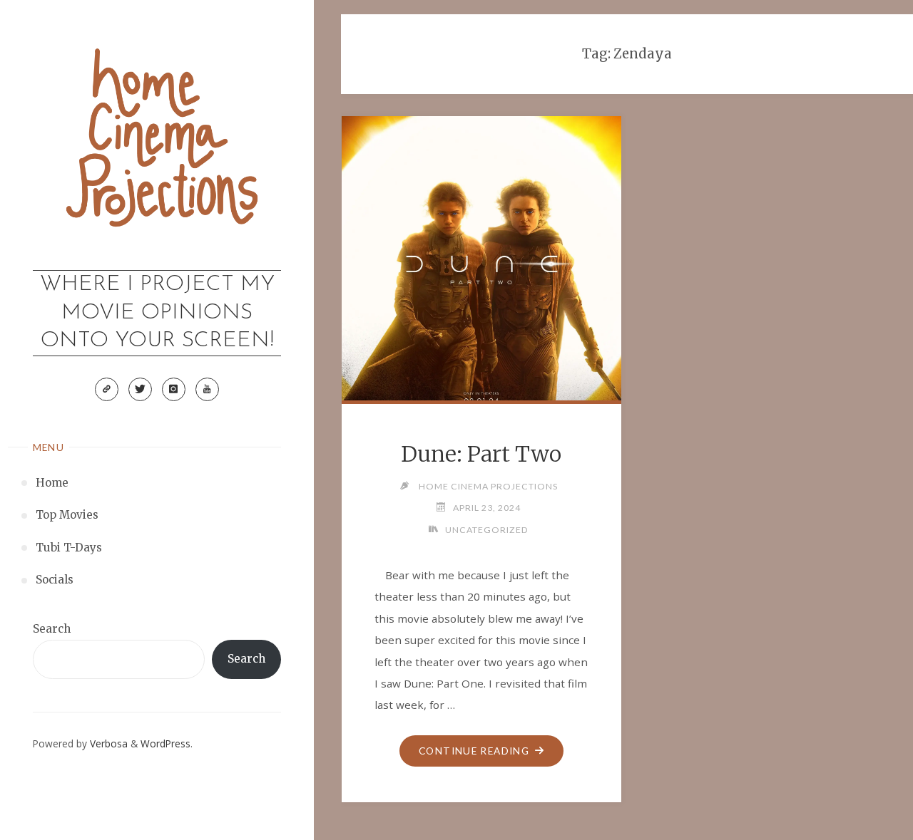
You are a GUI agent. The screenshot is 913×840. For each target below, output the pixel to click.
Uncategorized (486, 529)
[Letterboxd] (106, 389)
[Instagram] (173, 389)
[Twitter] (139, 389)
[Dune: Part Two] (481, 255)
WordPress (165, 743)
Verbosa (107, 743)
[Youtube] (206, 389)
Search (52, 629)
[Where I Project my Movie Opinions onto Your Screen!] (157, 145)
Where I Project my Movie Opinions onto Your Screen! (157, 313)
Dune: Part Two (481, 453)
